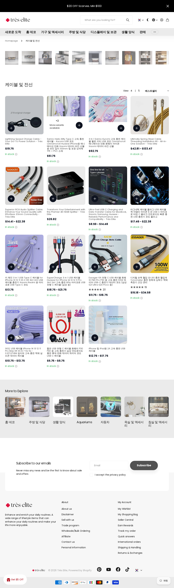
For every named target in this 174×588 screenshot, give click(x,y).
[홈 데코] (15, 407)
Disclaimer (68, 514)
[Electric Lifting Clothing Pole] (128, 57)
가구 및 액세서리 (52, 32)
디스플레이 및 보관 (104, 32)
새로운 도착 (13, 32)
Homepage (11, 40)
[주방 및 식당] (39, 407)
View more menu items (155, 32)
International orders (129, 542)
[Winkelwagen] (167, 20)
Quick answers (126, 536)
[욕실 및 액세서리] (134, 407)
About (65, 502)
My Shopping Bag (128, 514)
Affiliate (66, 536)
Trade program (70, 525)
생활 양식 (128, 32)
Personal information (74, 547)
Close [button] (168, 6)
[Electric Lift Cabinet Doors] (95, 57)
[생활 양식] (63, 407)
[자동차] (111, 407)
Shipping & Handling (129, 547)
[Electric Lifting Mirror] (145, 57)
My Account (124, 502)
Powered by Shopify (80, 570)
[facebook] (118, 569)
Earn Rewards (125, 525)
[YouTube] (108, 569)
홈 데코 (31, 32)
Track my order (127, 531)
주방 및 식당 (77, 32)
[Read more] (155, 20)
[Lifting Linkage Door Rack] (112, 57)
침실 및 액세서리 (157, 424)
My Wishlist (124, 509)
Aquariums (84, 422)
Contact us (68, 542)
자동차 (105, 422)
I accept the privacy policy (110, 474)
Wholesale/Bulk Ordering (76, 531)
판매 (143, 32)
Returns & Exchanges (130, 553)
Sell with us (68, 520)
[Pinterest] (99, 569)
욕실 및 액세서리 (133, 424)
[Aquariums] (87, 407)
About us (67, 509)
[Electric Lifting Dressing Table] (162, 57)
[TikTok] (127, 569)
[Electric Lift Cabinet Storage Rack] (61, 57)
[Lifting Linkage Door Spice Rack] (11, 57)
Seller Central (125, 520)
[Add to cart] (11, 128)
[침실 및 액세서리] (158, 407)
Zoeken (128, 20)
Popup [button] (16, 154)
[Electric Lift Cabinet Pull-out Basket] (45, 57)
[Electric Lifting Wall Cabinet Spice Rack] (28, 57)
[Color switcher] (147, 20)
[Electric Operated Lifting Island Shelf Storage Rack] (78, 57)
